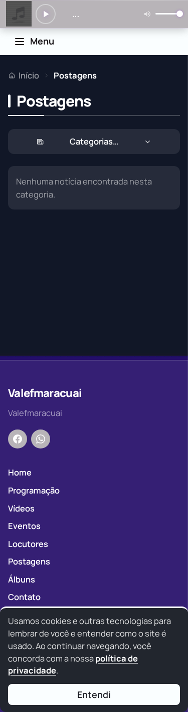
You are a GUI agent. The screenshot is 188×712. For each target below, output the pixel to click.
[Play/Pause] (46, 14)
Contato (24, 596)
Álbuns (21, 579)
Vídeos (21, 508)
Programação (34, 490)
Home (20, 472)
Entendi (93, 694)
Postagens (29, 561)
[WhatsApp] (40, 439)
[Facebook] (17, 439)
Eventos (24, 526)
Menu (42, 41)
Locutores (28, 544)
